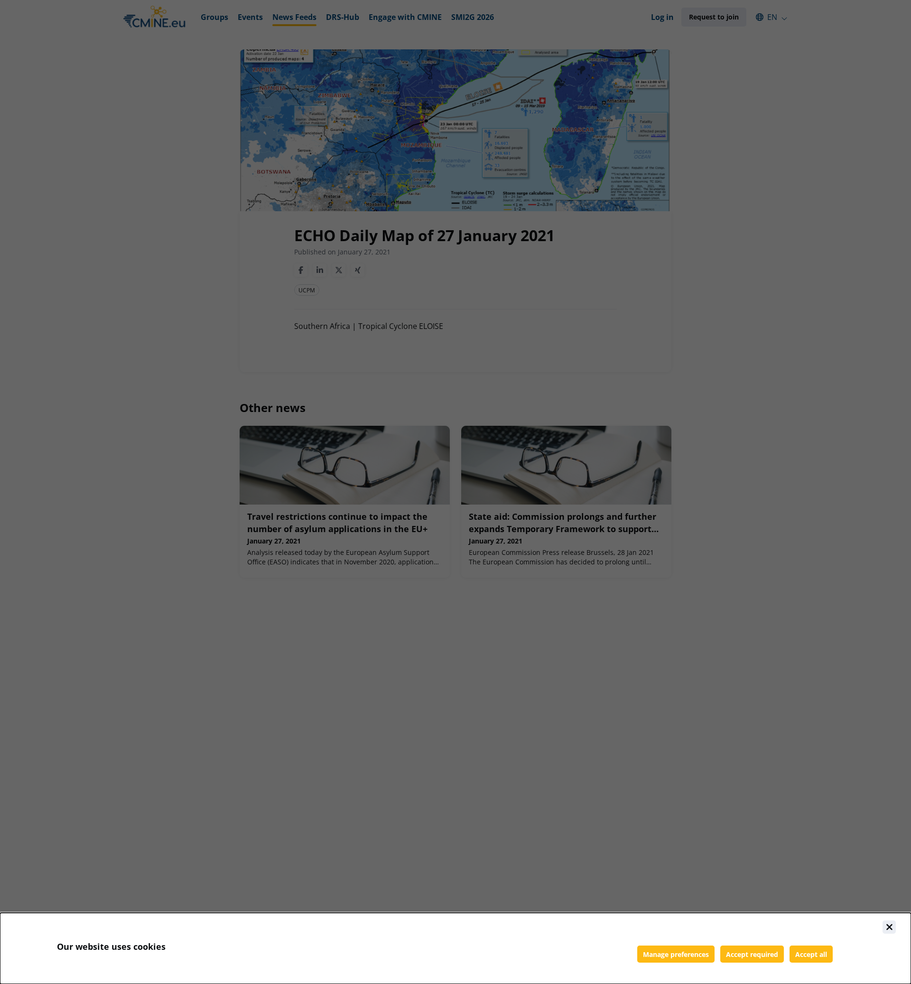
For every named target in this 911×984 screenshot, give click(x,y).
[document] (455, 948)
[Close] (889, 927)
